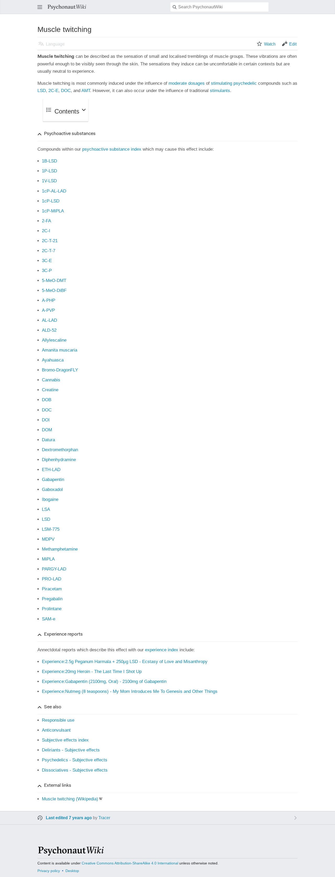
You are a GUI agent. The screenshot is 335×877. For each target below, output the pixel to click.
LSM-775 (50, 529)
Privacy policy (48, 871)
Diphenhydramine (59, 459)
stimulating (221, 83)
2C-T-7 (48, 250)
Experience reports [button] (63, 634)
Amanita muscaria (59, 350)
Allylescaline (54, 340)
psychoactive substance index (111, 149)
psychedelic (245, 83)
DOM (47, 429)
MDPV (48, 539)
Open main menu (41, 9)
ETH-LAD (51, 469)
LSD (41, 90)
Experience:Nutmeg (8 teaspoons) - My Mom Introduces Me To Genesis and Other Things (129, 691)
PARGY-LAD (54, 569)
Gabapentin (53, 479)
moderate (178, 83)
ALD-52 (49, 330)
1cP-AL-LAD (54, 191)
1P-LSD (49, 170)
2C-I (46, 230)
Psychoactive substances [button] (70, 134)
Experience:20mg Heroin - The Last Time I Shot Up (92, 671)
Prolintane (52, 608)
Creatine (50, 389)
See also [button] (52, 707)
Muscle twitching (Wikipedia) (70, 798)
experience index (161, 649)
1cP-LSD (50, 201)
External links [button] (57, 785)
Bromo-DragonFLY (60, 369)
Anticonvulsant (56, 730)
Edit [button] (293, 44)
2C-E (53, 90)
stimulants (220, 90)
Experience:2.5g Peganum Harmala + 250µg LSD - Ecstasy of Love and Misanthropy (125, 661)
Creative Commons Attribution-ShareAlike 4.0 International (130, 863)
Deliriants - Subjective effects (71, 750)
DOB (46, 399)
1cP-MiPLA (53, 210)
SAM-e (48, 618)
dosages (196, 83)
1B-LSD (49, 161)
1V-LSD (49, 180)
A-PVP (48, 310)
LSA (46, 509)
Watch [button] (270, 44)
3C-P (47, 270)
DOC (66, 90)
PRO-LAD (51, 578)
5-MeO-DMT (54, 280)
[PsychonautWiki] (70, 853)
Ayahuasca (53, 360)
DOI (46, 419)
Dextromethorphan (60, 449)
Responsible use (58, 720)
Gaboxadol (52, 489)
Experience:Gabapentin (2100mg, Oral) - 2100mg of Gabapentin (104, 681)
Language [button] (55, 44)
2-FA (46, 220)
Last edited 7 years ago (69, 818)
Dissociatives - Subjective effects (75, 770)
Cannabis (51, 379)
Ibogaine (50, 499)
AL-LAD (49, 320)
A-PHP (48, 300)
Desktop (72, 871)
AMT (85, 90)
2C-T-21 (50, 240)
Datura (48, 439)
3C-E (47, 260)
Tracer (104, 818)
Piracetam (52, 588)
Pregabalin (52, 598)
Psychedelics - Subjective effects (74, 759)
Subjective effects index (65, 740)
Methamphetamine (60, 549)
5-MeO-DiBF (54, 290)
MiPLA (48, 559)
